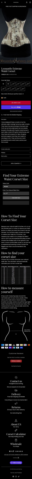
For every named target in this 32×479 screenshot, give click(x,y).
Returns (16, 407)
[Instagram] (16, 476)
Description (3, 119)
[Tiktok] (19, 476)
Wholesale (16, 444)
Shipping (3, 152)
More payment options (16, 111)
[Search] (5, 2)
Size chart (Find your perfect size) (11, 94)
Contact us (16, 381)
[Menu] (2, 2)
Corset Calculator (16, 434)
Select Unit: (6, 183)
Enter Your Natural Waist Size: (11, 190)
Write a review (16, 361)
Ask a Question (16, 163)
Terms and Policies (16, 473)
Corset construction (5, 149)
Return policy (4, 156)
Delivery (16, 394)
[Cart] (30, 2)
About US (16, 424)
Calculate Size (16, 197)
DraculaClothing (18, 469)
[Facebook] (13, 476)
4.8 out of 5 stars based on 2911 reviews (16, 454)
